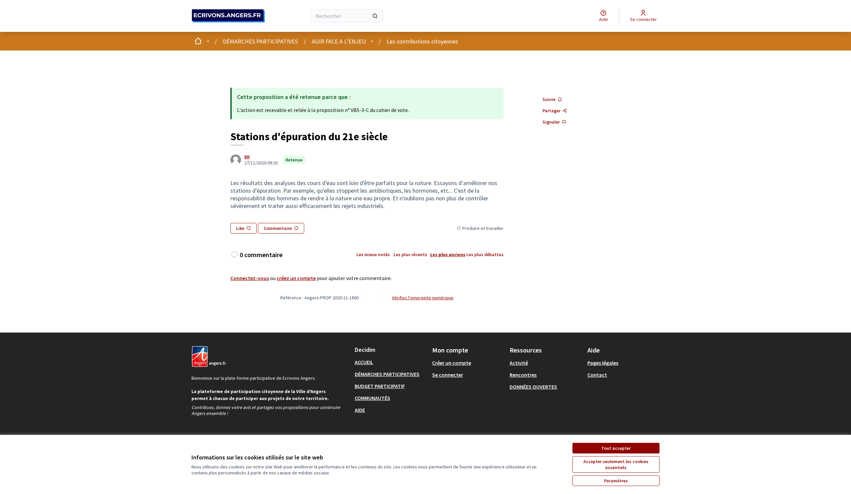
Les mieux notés (373, 254)
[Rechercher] (375, 16)
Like (240, 228)
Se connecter (447, 374)
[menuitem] (391, 362)
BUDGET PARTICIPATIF (380, 386)
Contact (597, 374)
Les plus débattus (485, 254)
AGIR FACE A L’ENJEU (339, 41)
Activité (519, 362)
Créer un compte (451, 362)
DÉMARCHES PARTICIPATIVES (260, 41)
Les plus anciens (447, 254)
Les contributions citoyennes (422, 41)
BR (247, 157)
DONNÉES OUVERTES (533, 386)
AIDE (360, 410)
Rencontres (523, 374)
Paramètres (616, 481)
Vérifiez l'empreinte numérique (422, 298)
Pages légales (602, 362)
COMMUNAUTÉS (372, 398)
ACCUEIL (364, 362)
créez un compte (296, 278)
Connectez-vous (249, 278)
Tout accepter (616, 448)
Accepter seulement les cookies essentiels (616, 464)
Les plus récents (410, 254)
